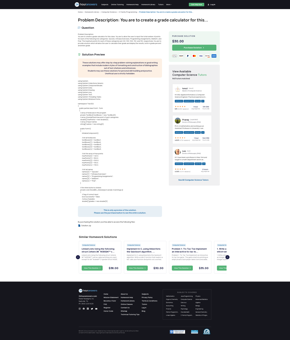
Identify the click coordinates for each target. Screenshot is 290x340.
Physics (198, 296)
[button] (169, 4)
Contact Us (125, 308)
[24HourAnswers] (86, 4)
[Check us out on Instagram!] (80, 309)
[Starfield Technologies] (177, 332)
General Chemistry (201, 312)
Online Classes (127, 304)
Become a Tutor (110, 301)
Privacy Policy (147, 297)
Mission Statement (111, 297)
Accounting (169, 306)
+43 (203, 132)
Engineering (199, 309)
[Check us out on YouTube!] (96, 309)
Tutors (144, 304)
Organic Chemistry (172, 299)
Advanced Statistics (202, 299)
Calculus (183, 302)
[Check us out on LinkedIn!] (88, 309)
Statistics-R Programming (204, 315)
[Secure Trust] (194, 332)
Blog (143, 311)
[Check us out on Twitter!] (92, 309)
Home (80, 12)
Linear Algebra (170, 315)
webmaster (91, 333)
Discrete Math (185, 312)
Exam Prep (198, 163)
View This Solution (91, 268)
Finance (168, 309)
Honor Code (108, 311)
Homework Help (127, 297)
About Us (124, 294)
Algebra (198, 302)
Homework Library (92, 12)
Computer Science (109, 12)
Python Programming (172, 312)
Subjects (145, 294)
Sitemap (124, 311)
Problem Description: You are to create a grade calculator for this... (166, 12)
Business (197, 101)
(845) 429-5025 (87, 304)
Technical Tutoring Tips (130, 314)
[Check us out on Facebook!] (84, 309)
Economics (169, 302)
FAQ (105, 304)
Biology (198, 306)
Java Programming (187, 296)
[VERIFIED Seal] (206, 331)
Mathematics (178, 101)
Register (107, 308)
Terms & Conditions (149, 301)
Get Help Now (196, 4)
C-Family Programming (128, 12)
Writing (183, 306)
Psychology (184, 309)
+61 (203, 101)
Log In (144, 308)
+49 (204, 163)
